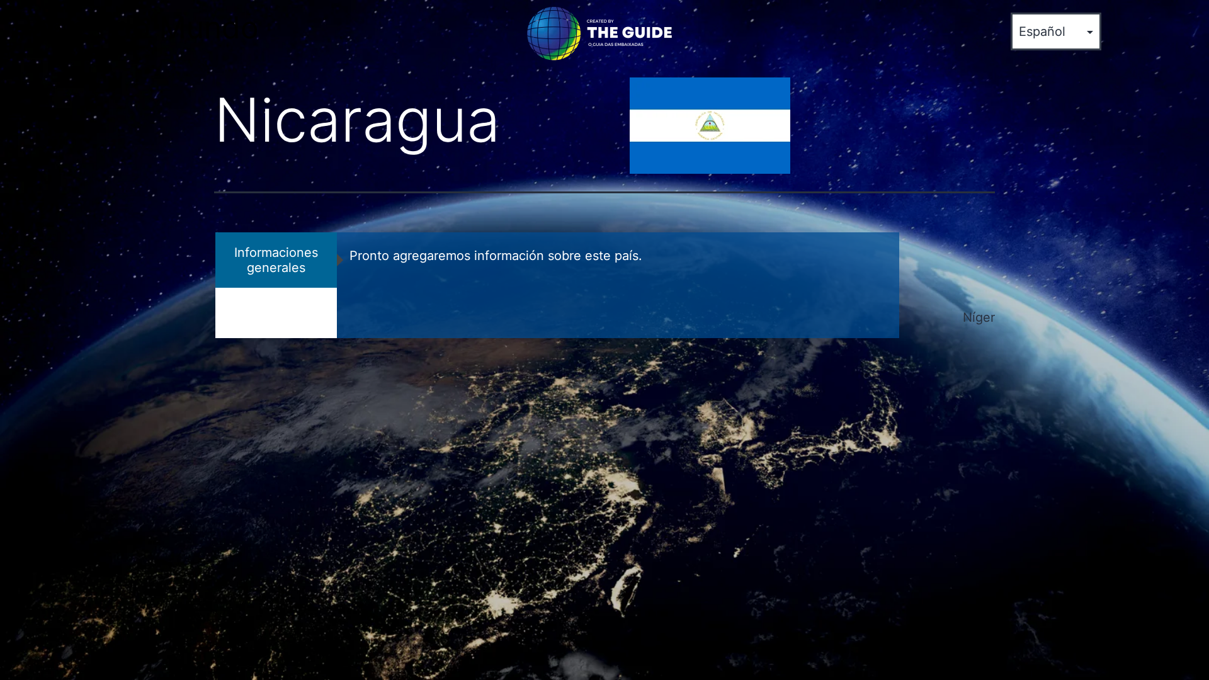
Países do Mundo (136, 27)
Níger (979, 317)
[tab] (276, 260)
